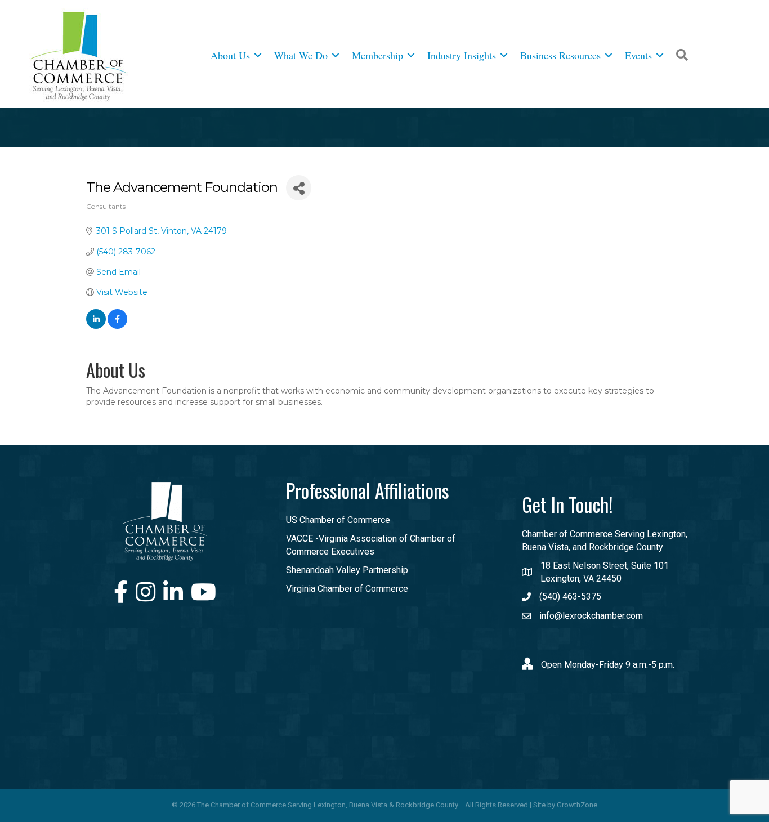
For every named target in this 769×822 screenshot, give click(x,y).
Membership (377, 55)
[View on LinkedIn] (96, 326)
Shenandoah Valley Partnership (347, 570)
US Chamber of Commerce (338, 520)
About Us (230, 55)
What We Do (301, 55)
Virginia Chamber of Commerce (347, 588)
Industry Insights (461, 55)
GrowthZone (577, 805)
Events (638, 55)
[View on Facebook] (117, 326)
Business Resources (560, 55)
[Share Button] (298, 187)
